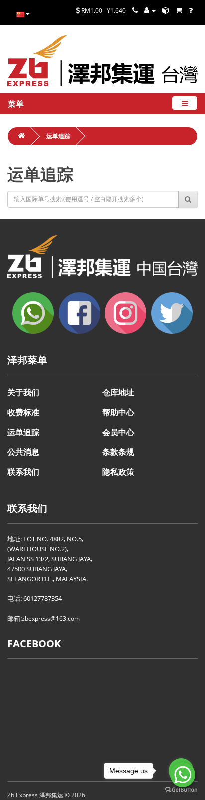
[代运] (165, 10)
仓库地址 (118, 392)
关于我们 (23, 392)
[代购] (179, 10)
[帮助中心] (191, 10)
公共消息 (23, 451)
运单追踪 (58, 136)
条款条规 (118, 451)
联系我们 (23, 471)
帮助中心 (118, 412)
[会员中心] (150, 10)
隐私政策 (118, 471)
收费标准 (23, 412)
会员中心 (118, 432)
